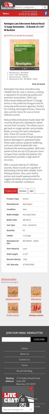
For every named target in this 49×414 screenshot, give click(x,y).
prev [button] (12, 68)
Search (45, 7)
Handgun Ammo (13, 299)
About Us (24, 353)
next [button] (37, 68)
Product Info (10, 191)
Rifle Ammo (36, 299)
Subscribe (39, 339)
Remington (27, 204)
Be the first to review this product (18, 35)
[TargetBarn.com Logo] (9, 5)
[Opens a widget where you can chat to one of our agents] (18, 399)
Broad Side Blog (24, 370)
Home (25, 348)
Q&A (31, 191)
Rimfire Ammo (13, 315)
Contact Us (24, 359)
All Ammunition (8, 279)
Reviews (22, 191)
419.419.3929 (28, 14)
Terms (24, 365)
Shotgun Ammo (36, 315)
